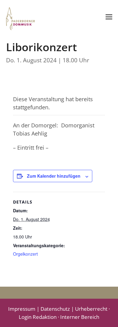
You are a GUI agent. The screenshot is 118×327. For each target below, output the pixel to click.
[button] (109, 16)
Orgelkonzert (25, 254)
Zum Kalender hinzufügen (53, 176)
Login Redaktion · (39, 316)
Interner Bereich (79, 316)
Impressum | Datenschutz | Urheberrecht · (59, 308)
